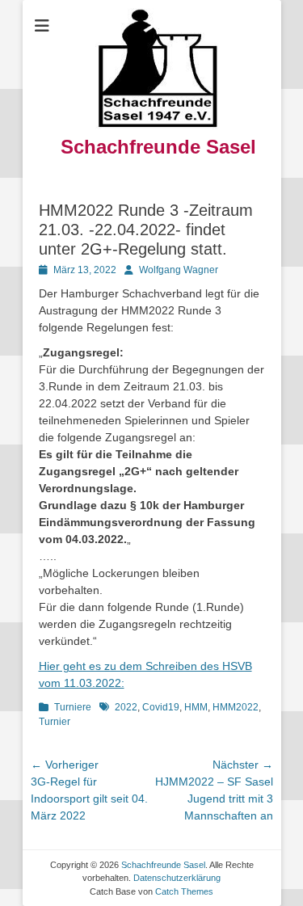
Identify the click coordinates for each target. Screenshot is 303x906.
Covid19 (160, 707)
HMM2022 (236, 707)
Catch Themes (184, 891)
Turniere (72, 707)
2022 (126, 707)
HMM (196, 707)
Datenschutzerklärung (177, 878)
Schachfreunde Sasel (158, 147)
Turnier (54, 721)
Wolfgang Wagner (178, 270)
